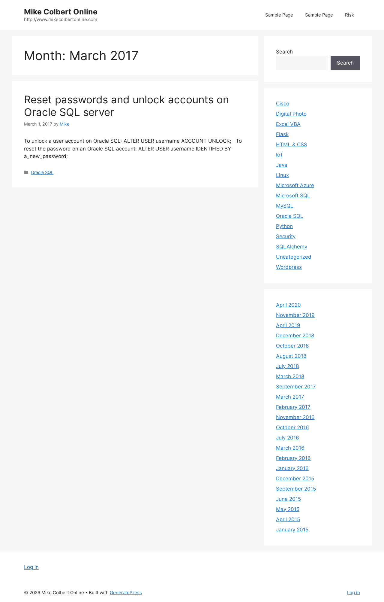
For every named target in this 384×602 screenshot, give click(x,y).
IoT (279, 155)
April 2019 (288, 325)
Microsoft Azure (295, 185)
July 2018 (287, 366)
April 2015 (288, 519)
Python (284, 226)
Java (281, 165)
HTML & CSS (291, 144)
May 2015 (287, 509)
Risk (349, 15)
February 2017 (293, 407)
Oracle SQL (42, 172)
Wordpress (289, 267)
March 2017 (290, 397)
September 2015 (296, 489)
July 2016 (287, 438)
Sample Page (279, 15)
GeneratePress (126, 592)
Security (286, 236)
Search (284, 52)
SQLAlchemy (291, 247)
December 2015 (295, 479)
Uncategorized (293, 257)
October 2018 (292, 346)
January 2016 (292, 468)
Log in (31, 567)
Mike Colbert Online (61, 11)
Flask (282, 134)
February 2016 (293, 458)
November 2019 (295, 315)
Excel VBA (288, 124)
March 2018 (290, 376)
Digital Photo (291, 114)
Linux (282, 175)
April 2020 (288, 305)
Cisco (282, 104)
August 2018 (291, 356)
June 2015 (288, 499)
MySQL (284, 206)
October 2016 (292, 427)
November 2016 (295, 417)
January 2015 (292, 530)
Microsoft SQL (293, 196)
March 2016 (290, 448)
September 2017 (296, 387)
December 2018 (295, 336)
